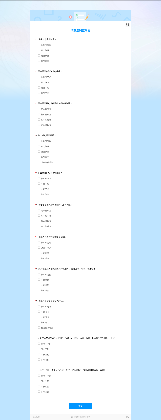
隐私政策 (36, 417)
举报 (127, 417)
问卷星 (76, 417)
